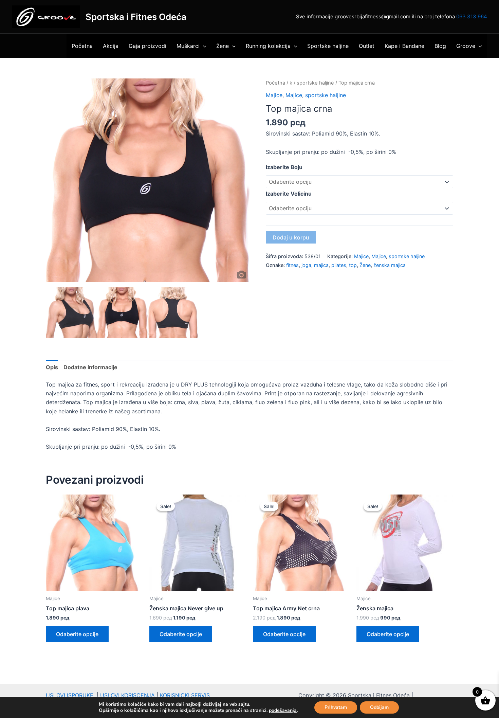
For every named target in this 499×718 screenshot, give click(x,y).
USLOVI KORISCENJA (127, 695)
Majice (274, 95)
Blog (440, 45)
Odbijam (379, 707)
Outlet (366, 45)
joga (306, 265)
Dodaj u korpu (291, 237)
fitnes (292, 265)
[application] (203, 46)
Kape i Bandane (404, 45)
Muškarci (188, 45)
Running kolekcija (268, 45)
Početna (82, 45)
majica (321, 265)
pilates (338, 265)
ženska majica (389, 265)
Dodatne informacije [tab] (90, 367)
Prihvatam (336, 707)
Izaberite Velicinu (289, 193)
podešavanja (283, 710)
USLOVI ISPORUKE (71, 695)
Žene (222, 45)
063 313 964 (471, 16)
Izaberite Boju (284, 167)
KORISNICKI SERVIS (185, 695)
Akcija (110, 45)
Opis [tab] (52, 367)
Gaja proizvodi (147, 45)
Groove (465, 45)
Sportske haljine (328, 45)
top (353, 265)
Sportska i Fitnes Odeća (136, 17)
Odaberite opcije (77, 634)
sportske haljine (315, 83)
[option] (148, 180)
